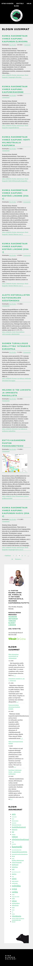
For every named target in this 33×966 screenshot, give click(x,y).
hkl (13, 832)
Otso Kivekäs (7, 3)
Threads (12, 621)
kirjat (13, 856)
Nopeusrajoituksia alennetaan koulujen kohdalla (14, 707)
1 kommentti (27, 45)
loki (13, 869)
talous (14, 901)
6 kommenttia (5, 97)
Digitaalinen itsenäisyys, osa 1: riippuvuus (16, 679)
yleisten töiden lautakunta (18, 918)
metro (14, 874)
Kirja (29, 3)
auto (14, 814)
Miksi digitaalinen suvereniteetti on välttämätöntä (13, 656)
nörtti (14, 878)
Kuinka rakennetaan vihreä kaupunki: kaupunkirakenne (15, 89)
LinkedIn (12, 625)
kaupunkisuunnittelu (19, 852)
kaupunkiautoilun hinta (16, 849)
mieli (13, 876)
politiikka (16, 885)
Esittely (20, 3)
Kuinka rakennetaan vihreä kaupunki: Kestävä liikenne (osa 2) (15, 194)
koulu (13, 858)
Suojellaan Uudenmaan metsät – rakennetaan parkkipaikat (14, 772)
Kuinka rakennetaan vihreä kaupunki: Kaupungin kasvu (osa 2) (15, 512)
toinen (13, 909)
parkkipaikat (15, 883)
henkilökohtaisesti (19, 827)
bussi (13, 818)
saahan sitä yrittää (15, 896)
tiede (13, 907)
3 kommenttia (5, 150)
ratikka (15, 892)
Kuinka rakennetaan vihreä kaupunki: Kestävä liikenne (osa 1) (15, 248)
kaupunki (17, 846)
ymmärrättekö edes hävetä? (16, 920)
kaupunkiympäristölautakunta (20, 854)
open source (15, 881)
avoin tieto (14, 816)
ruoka (13, 894)
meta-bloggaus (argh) (16, 872)
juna (13, 842)
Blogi (16, 6)
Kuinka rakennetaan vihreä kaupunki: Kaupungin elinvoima (15, 39)
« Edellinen (7, 556)
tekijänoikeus (16, 903)
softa (13, 898)
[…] (14, 675)
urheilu (13, 914)
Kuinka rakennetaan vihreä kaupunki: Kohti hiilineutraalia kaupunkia (16, 141)
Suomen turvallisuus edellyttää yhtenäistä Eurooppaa (16, 346)
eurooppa (14, 823)
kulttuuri (15, 865)
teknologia (15, 905)
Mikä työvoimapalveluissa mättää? (15, 742)
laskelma (15, 867)
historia (14, 829)
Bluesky (12, 623)
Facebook (12, 617)
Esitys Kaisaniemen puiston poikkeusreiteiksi (13, 443)
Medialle (16, 15)
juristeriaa (14, 844)
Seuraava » (18, 559)
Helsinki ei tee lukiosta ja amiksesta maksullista (16, 393)
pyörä (14, 888)
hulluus (13, 834)
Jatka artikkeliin (15, 76)
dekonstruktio (15, 821)
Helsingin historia (16, 825)
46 (12, 559)
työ (12, 911)
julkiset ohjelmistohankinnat (20, 838)
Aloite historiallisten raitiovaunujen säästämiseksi (16, 298)
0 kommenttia (26, 352)
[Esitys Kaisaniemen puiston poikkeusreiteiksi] (15, 463)
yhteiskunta (16, 916)
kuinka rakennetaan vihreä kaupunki (18, 861)
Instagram (13, 619)
